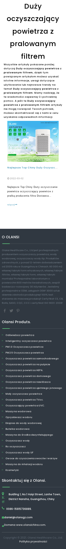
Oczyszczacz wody (18, 440)
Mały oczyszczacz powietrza (24, 394)
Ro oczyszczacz (16, 446)
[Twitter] (11, 310)
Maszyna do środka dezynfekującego (29, 435)
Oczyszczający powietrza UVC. (25, 405)
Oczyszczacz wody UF (20, 452)
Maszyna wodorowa (18, 411)
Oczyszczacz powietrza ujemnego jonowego (34, 388)
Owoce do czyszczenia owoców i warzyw (32, 458)
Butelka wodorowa (18, 429)
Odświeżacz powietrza (20, 335)
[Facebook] (5, 310)
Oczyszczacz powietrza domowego (28, 376)
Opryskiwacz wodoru (19, 417)
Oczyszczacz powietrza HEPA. (24, 370)
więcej (11, 204)
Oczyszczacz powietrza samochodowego (32, 358)
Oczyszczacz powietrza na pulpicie (28, 364)
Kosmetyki (12, 470)
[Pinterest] (18, 310)
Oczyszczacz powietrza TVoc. (24, 399)
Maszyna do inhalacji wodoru (24, 464)
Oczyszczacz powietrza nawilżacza (28, 382)
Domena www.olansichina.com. (25, 525)
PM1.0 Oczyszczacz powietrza (24, 347)
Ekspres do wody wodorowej (24, 423)
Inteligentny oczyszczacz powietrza (28, 341)
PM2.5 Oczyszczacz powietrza (25, 352)
